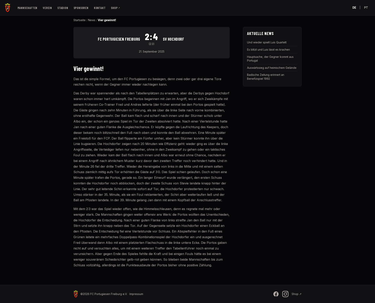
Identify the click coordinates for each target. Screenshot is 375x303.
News (91, 20)
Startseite (79, 20)
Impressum (136, 294)
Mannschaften (28, 8)
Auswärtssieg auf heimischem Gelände (271, 67)
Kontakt (100, 8)
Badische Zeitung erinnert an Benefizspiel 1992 (265, 76)
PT (366, 7)
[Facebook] (276, 294)
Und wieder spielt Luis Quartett (267, 42)
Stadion (62, 8)
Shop (115, 8)
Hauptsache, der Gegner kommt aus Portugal (270, 58)
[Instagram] (285, 294)
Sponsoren (81, 8)
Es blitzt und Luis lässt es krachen (268, 49)
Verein (47, 8)
